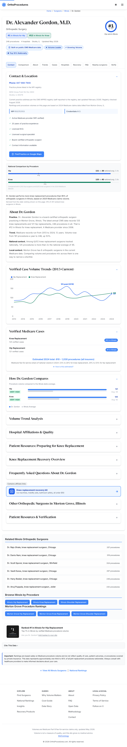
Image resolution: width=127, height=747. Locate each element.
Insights (21, 706)
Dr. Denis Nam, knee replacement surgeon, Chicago (31, 555)
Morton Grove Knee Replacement (54, 614)
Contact (11, 65)
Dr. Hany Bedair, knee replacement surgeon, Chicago (32, 579)
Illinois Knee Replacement (44, 602)
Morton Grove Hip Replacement (20, 614)
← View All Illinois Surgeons (53, 670)
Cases (54, 65)
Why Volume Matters (51, 695)
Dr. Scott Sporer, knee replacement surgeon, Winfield (32, 563)
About (35, 65)
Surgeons (58, 11)
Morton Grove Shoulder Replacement (89, 614)
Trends (45, 65)
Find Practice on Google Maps (28, 154)
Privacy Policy (99, 695)
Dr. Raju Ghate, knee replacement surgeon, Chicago (31, 547)
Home (49, 11)
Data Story (47, 706)
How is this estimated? (64, 367)
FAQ (86, 65)
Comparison (23, 65)
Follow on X (98, 706)
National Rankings (78, 670)
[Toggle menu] (122, 4)
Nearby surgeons (99, 65)
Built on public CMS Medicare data (26, 47)
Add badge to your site (47, 635)
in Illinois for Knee (39, 35)
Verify (113, 65)
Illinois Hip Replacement (17, 602)
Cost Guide (47, 700)
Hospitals (65, 65)
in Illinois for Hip (16, 35)
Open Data (73, 706)
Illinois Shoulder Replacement (73, 602)
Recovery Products (26, 711)
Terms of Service (100, 700)
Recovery (77, 65)
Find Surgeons (24, 695)
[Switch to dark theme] (116, 4)
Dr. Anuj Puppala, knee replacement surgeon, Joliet (31, 587)
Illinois (66, 11)
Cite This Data (10, 645)
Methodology (74, 711)
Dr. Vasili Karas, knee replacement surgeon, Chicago (32, 571)
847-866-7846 (23, 83)
